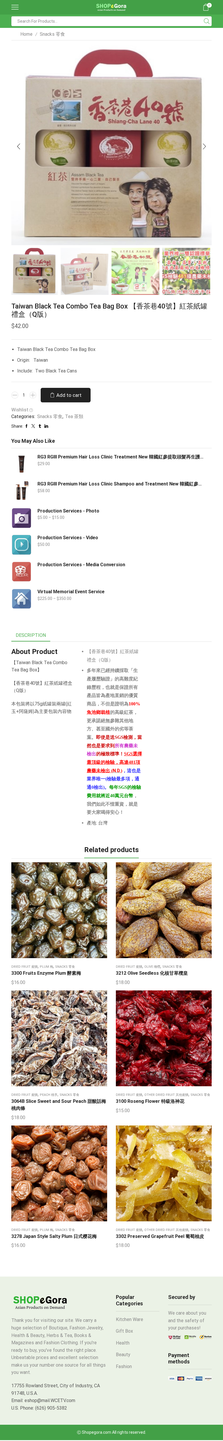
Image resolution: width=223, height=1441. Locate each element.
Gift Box (124, 1331)
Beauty (123, 1354)
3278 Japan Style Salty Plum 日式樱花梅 (54, 1236)
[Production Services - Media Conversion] (21, 572)
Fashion (124, 1366)
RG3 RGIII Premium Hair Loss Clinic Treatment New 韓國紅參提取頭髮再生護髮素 (120, 457)
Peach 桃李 (48, 1095)
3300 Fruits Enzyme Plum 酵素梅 (46, 973)
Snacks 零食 (52, 34)
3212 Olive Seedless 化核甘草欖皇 (152, 973)
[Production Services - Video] (21, 545)
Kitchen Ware (129, 1319)
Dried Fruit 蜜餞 (24, 967)
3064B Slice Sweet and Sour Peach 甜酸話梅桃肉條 (58, 1104)
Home (26, 34)
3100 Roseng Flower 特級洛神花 (150, 1101)
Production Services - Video (67, 537)
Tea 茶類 (74, 416)
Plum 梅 (46, 967)
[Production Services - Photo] (21, 518)
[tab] (30, 635)
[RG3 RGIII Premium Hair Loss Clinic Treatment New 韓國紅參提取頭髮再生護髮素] (21, 464)
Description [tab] (31, 635)
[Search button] (206, 21)
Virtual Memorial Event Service (71, 591)
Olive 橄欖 (152, 967)
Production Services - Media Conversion (81, 564)
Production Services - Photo (68, 511)
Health (123, 1343)
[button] (18, 146)
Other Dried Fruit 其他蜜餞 (166, 1095)
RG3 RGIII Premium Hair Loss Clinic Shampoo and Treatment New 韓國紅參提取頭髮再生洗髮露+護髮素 (120, 484)
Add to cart (69, 395)
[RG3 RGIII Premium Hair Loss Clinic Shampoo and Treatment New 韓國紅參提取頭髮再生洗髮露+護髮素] (21, 491)
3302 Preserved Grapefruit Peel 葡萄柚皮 (160, 1236)
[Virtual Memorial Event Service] (21, 599)
